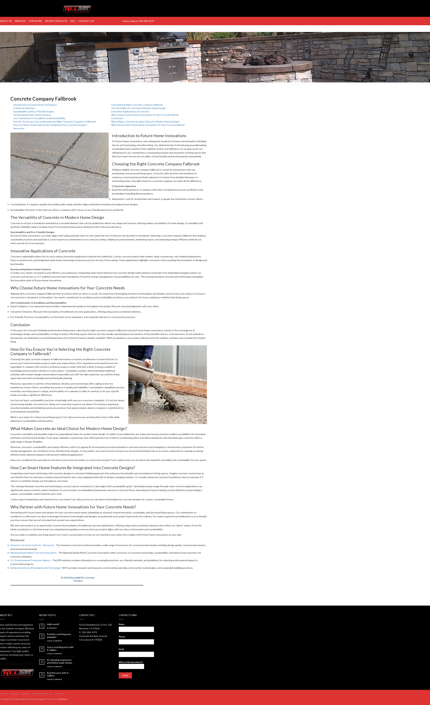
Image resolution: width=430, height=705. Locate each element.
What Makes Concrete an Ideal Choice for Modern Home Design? (145, 121)
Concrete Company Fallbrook (43, 98)
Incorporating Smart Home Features (32, 114)
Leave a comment (54, 641)
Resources (19, 128)
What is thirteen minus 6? (131, 662)
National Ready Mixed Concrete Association (33, 552)
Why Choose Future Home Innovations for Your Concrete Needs (145, 114)
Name (121, 624)
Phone (122, 637)
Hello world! (53, 624)
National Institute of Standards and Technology (35, 567)
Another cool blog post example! (59, 635)
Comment (52, 628)
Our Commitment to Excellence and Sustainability (39, 118)
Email (121, 649)
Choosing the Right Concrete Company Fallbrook (137, 104)
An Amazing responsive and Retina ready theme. (59, 661)
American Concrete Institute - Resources (32, 545)
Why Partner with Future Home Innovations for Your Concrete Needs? (148, 124)
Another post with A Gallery (58, 674)
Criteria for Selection (24, 108)
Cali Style (62, 699)
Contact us (86, 21)
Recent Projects (56, 21)
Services (20, 21)
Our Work (35, 21)
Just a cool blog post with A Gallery (60, 648)
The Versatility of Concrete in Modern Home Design (138, 108)
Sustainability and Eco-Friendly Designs (33, 111)
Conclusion (117, 118)
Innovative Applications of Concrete (130, 111)
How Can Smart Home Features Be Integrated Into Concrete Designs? (50, 124)
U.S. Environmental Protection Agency (30, 560)
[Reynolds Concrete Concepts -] (77, 8)
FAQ (72, 21)
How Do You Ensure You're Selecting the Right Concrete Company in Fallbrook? (54, 121)
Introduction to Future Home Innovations (35, 104)
